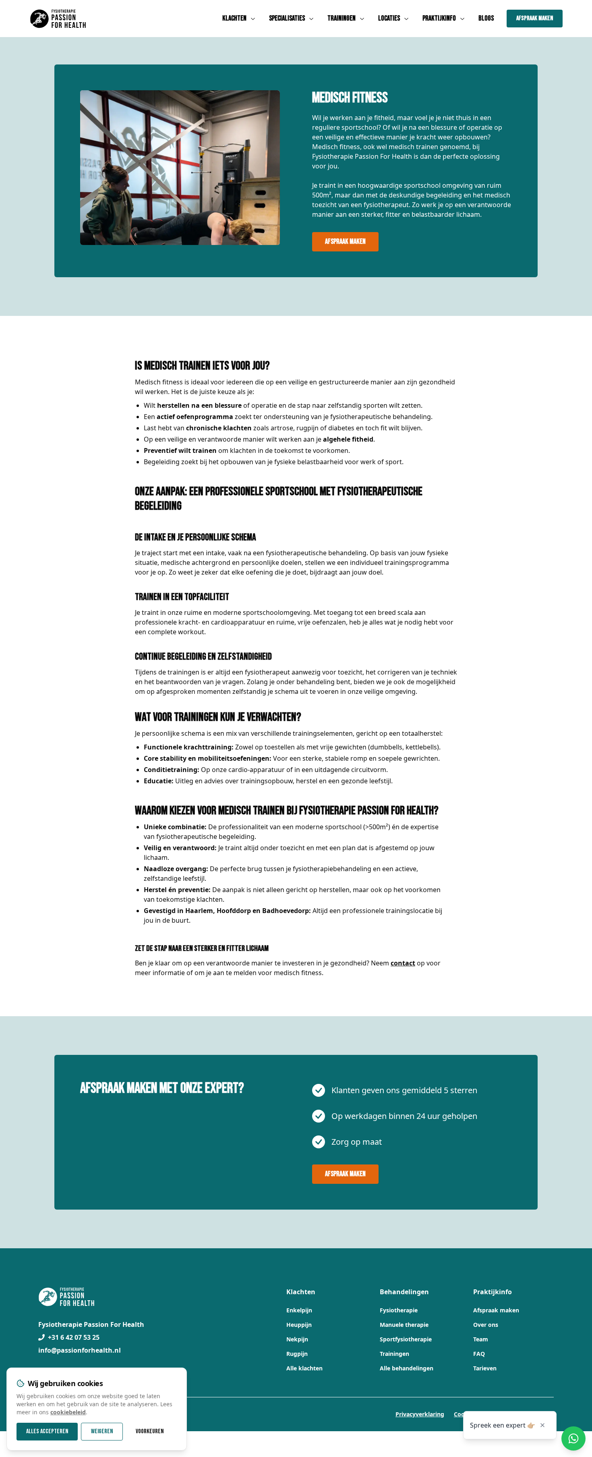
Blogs (486, 18)
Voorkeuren (150, 1431)
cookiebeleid (68, 1412)
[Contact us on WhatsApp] (573, 1438)
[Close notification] (542, 1425)
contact (403, 963)
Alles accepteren (47, 1431)
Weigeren (102, 1431)
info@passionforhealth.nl (79, 1350)
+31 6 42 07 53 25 (73, 1337)
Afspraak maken (534, 18)
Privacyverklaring (419, 1414)
